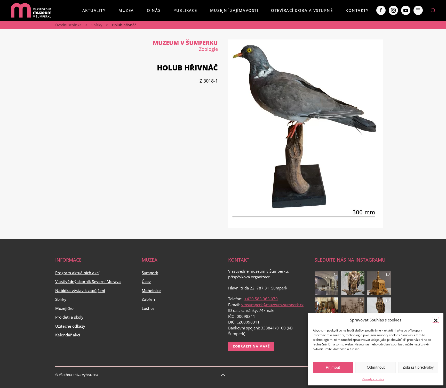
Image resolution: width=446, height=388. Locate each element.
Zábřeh (148, 299)
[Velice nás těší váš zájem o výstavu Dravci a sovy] (353, 283)
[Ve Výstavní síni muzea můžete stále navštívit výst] (379, 283)
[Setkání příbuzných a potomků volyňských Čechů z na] (326, 309)
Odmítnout (376, 367)
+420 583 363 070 (261, 298)
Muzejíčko (64, 308)
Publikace (185, 10)
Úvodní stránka (68, 24)
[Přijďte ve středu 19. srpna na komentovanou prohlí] (326, 283)
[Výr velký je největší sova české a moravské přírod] (379, 309)
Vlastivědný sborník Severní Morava (88, 281)
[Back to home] (31, 10)
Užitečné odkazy (70, 326)
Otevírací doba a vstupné (302, 10)
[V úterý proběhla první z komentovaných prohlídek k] (353, 309)
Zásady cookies (373, 379)
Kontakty (357, 10)
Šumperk (150, 272)
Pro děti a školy (69, 317)
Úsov (146, 281)
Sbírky (96, 24)
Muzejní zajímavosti (234, 10)
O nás (154, 10)
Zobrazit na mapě (251, 346)
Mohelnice (151, 290)
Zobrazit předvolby (418, 367)
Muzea (126, 10)
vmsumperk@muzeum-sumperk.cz (272, 304)
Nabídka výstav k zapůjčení (80, 290)
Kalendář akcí (67, 334)
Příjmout (333, 367)
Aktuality (94, 10)
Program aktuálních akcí (77, 272)
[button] (435, 319)
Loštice (148, 308)
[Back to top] (223, 375)
